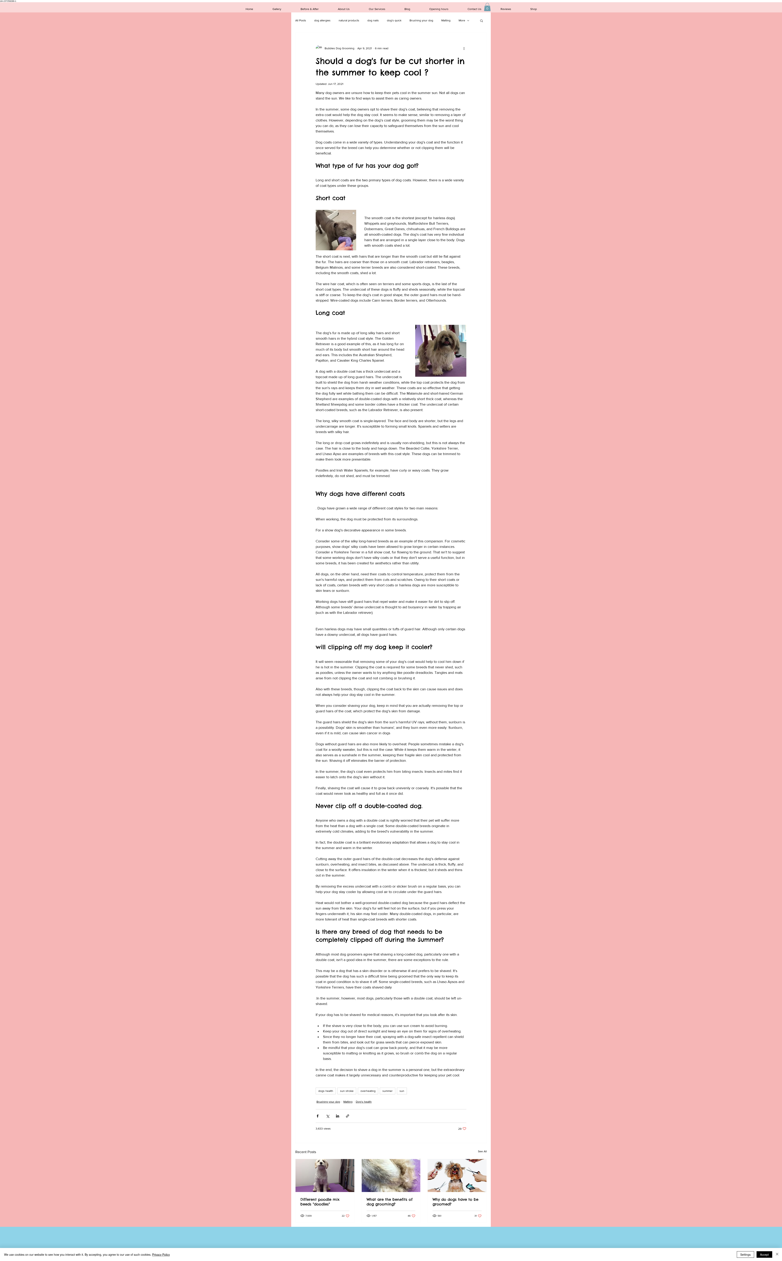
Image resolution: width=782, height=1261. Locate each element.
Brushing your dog (421, 20)
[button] (487, 7)
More (462, 20)
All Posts (300, 20)
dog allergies (322, 20)
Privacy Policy (161, 1254)
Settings (745, 1254)
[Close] (777, 1254)
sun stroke (347, 1090)
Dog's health (364, 1101)
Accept (764, 1254)
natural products (349, 20)
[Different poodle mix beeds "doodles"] (324, 1175)
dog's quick (394, 20)
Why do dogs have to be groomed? (455, 1201)
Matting (445, 20)
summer (387, 1090)
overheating (368, 1090)
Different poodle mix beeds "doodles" (319, 1201)
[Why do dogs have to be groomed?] (457, 1175)
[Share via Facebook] (318, 1116)
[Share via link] (347, 1116)
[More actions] (463, 48)
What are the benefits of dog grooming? (390, 1201)
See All (482, 1151)
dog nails (373, 20)
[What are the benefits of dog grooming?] (391, 1175)
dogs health (325, 1090)
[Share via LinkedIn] (337, 1116)
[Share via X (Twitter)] (327, 1116)
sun (402, 1090)
